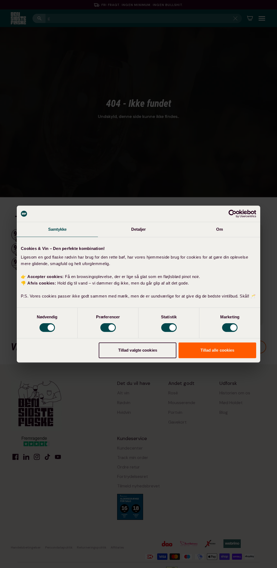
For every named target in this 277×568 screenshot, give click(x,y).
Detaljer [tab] (138, 229)
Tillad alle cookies (217, 350)
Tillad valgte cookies (137, 350)
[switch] (108, 327)
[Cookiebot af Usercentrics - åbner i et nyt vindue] (232, 214)
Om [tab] (219, 229)
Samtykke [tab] (57, 229)
